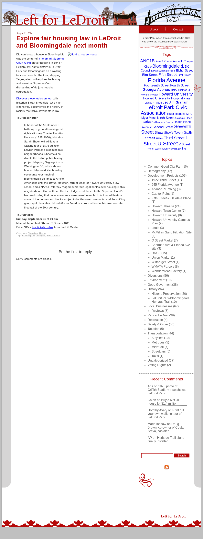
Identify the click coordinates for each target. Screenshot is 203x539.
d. (182, 66)
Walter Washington (157, 148)
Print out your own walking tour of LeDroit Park (166, 414)
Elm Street (150, 75)
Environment (156, 280)
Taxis (155, 356)
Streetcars (159, 351)
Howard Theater (149, 94)
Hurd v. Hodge (53, 235)
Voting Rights (157, 365)
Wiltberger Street (163, 262)
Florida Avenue (166, 80)
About (154, 29)
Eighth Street (184, 70)
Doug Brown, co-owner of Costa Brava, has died (166, 427)
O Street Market (162, 240)
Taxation (153, 329)
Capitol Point (161, 193)
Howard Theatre (163, 206)
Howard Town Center (166, 210)
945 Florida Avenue (165, 184)
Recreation (155, 319)
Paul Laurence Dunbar (162, 122)
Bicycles (157, 338)
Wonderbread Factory (167, 271)
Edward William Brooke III (163, 71)
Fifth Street (167, 74)
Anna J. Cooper (163, 61)
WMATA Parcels (163, 266)
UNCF (156, 253)
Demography (157, 171)
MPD (189, 113)
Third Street (174, 138)
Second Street (163, 127)
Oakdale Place (183, 118)
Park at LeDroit (158, 315)
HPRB (187, 98)
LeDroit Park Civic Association (164, 110)
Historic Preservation (166, 293)
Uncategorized (158, 360)
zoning (181, 148)
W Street (172, 149)
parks (147, 122)
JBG (165, 102)
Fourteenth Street (156, 85)
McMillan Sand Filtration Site (172, 232)
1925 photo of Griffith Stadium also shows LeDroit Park (167, 390)
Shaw (159, 132)
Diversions (33, 233)
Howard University (176, 94)
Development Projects (163, 175)
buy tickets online (42, 227)
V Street (184, 144)
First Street (184, 74)
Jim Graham (178, 102)
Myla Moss (148, 117)
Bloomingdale (28, 235)
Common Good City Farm (165, 166)
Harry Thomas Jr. (181, 89)
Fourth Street (179, 85)
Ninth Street (166, 118)
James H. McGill (153, 102)
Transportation (158, 333)
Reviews (158, 310)
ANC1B (147, 60)
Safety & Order (158, 324)
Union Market (161, 257)
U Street (167, 143)
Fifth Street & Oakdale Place (171, 198)
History (42, 233)
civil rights (40, 235)
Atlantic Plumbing (164, 189)
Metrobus (158, 342)
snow (159, 138)
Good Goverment (159, 284)
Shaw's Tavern (173, 132)
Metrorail (158, 347)
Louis (155, 228)
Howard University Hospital (163, 98)
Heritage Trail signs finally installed (166, 439)
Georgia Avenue (156, 89)
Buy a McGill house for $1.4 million (163, 401)
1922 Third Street (164, 180)
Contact (178, 29)
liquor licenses (176, 113)
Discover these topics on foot (34, 98)
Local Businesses (160, 306)
